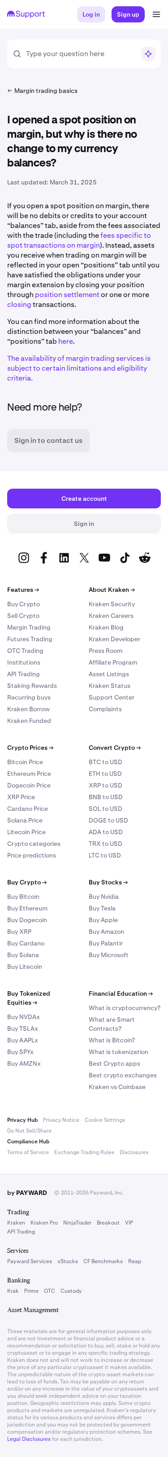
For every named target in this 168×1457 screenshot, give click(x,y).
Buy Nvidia (104, 897)
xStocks (67, 1261)
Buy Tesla (102, 908)
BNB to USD (106, 797)
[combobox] (80, 53)
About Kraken (112, 590)
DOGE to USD (108, 820)
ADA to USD (106, 832)
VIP (129, 1222)
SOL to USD (105, 809)
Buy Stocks (108, 882)
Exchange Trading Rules (84, 1152)
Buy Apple (103, 920)
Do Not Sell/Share (29, 1130)
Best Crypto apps (114, 1063)
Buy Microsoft (109, 955)
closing (19, 304)
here (65, 341)
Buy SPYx (20, 1052)
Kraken (16, 1222)
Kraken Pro (44, 1222)
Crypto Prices (30, 748)
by (27, 1193)
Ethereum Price (29, 774)
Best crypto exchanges (123, 1075)
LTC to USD (105, 855)
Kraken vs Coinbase (117, 1087)
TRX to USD (105, 844)
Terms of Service (28, 1152)
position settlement (67, 294)
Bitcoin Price (25, 762)
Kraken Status (109, 686)
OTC (49, 1291)
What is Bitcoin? (112, 1040)
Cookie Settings (105, 1120)
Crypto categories (33, 844)
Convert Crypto (115, 748)
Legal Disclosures (29, 1439)
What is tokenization (118, 1052)
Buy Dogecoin (27, 920)
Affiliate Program (113, 662)
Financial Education (121, 993)
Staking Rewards (32, 686)
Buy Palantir (106, 943)
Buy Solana (23, 955)
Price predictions (31, 855)
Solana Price (25, 820)
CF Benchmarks (103, 1261)
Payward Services (29, 1261)
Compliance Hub (28, 1141)
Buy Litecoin (24, 967)
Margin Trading (29, 627)
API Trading (23, 674)
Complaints (105, 709)
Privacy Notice (61, 1120)
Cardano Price (27, 809)
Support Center (111, 697)
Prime (31, 1291)
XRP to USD (105, 785)
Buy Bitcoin (23, 897)
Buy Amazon (106, 932)
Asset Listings (109, 674)
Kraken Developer (114, 639)
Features (23, 590)
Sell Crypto (23, 616)
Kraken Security (112, 604)
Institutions (23, 662)
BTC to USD (105, 762)
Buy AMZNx (24, 1063)
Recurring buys (29, 697)
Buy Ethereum (27, 908)
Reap (134, 1261)
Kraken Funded (29, 721)
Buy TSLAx (22, 1028)
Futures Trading (29, 639)
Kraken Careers (111, 616)
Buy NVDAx (23, 1017)
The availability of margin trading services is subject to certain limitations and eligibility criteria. (79, 368)
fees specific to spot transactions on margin (79, 240)
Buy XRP (19, 932)
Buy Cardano (25, 943)
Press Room (105, 651)
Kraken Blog (106, 627)
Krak (13, 1291)
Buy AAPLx (22, 1040)
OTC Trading (25, 651)
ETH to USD (105, 774)
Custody (71, 1291)
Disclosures (134, 1152)
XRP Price (21, 797)
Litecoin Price (26, 832)
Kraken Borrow (28, 709)
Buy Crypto (23, 604)
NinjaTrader (77, 1222)
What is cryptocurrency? (124, 1008)
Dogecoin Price (29, 785)
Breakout (108, 1222)
